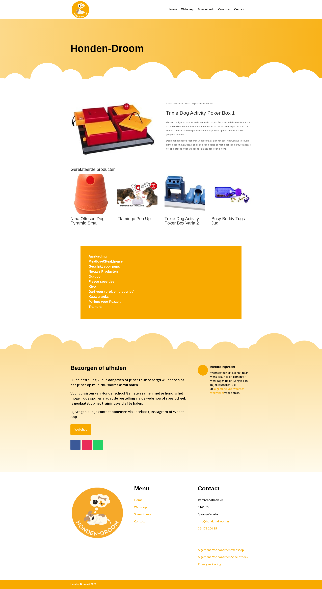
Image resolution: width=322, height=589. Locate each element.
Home (173, 9)
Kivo (92, 286)
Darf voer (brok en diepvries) (112, 291)
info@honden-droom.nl (213, 521)
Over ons (224, 9)
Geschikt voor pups (104, 266)
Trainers (95, 306)
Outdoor (95, 276)
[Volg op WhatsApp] (98, 445)
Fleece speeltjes (101, 281)
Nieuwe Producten (103, 271)
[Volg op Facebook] (75, 445)
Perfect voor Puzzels (105, 301)
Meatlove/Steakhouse (106, 261)
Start (168, 103)
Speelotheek (206, 9)
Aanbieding (98, 256)
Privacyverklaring (209, 564)
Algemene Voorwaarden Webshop (221, 550)
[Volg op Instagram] (87, 445)
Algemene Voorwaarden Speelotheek (223, 557)
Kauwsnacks (99, 296)
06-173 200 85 (207, 528)
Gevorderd (178, 103)
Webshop (187, 9)
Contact (239, 9)
